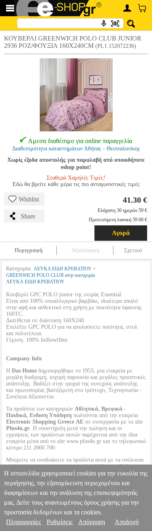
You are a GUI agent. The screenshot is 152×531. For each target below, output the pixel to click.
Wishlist (29, 199)
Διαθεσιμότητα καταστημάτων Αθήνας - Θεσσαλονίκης (76, 149)
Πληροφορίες (23, 521)
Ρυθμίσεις (60, 521)
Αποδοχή (127, 521)
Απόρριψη (91, 521)
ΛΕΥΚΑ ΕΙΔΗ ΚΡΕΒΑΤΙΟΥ (63, 269)
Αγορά (121, 232)
